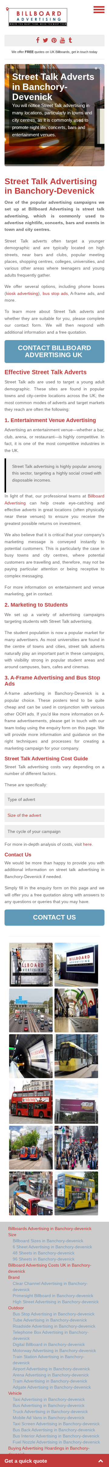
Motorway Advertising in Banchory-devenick (54, 1350)
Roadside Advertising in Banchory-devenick (54, 1326)
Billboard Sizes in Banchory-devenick (48, 1240)
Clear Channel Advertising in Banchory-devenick (50, 1286)
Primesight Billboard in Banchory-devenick (53, 1295)
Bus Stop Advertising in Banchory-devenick (53, 1313)
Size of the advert (24, 815)
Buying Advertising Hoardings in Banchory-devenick (49, 1451)
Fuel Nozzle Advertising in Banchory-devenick (56, 1442)
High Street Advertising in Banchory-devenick (56, 1301)
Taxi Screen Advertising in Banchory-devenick (56, 1423)
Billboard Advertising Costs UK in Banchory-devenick (49, 1268)
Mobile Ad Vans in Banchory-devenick (48, 1417)
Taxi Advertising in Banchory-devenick (49, 1399)
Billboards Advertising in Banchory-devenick (49, 1228)
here (87, 844)
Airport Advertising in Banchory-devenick (51, 1368)
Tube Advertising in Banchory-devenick (50, 1320)
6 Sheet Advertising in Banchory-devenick (52, 1246)
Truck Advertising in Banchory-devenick (50, 1411)
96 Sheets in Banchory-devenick (43, 1259)
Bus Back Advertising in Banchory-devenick (54, 1429)
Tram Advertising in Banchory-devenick (50, 1381)
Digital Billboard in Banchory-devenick (49, 1344)
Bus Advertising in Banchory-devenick (48, 1405)
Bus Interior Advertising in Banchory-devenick (56, 1435)
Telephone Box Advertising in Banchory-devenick (51, 1335)
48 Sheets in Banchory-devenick (43, 1252)
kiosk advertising (22, 293)
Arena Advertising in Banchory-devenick (51, 1374)
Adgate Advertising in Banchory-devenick (52, 1387)
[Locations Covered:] (7, 9)
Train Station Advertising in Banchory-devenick (48, 1359)
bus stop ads (55, 293)
